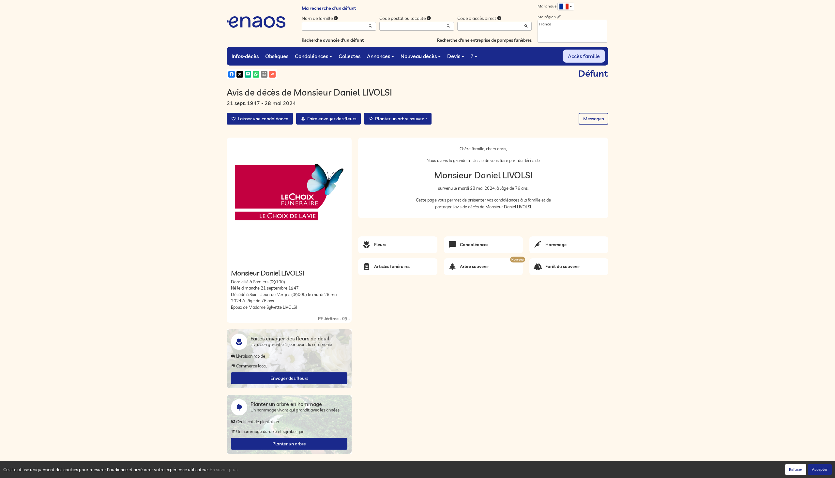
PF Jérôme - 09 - (334, 318)
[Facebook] (231, 74)
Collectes (349, 56)
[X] (239, 74)
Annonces (378, 56)
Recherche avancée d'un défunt (333, 40)
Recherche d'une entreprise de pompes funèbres (484, 40)
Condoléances (311, 56)
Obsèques (276, 56)
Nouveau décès (419, 56)
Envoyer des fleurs (289, 378)
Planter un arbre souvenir (400, 119)
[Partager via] (272, 74)
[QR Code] (264, 74)
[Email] (248, 74)
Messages (593, 119)
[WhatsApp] (256, 74)
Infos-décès (245, 56)
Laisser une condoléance (262, 119)
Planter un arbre (289, 444)
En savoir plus (223, 469)
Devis (453, 56)
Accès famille (584, 56)
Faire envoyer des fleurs (330, 119)
